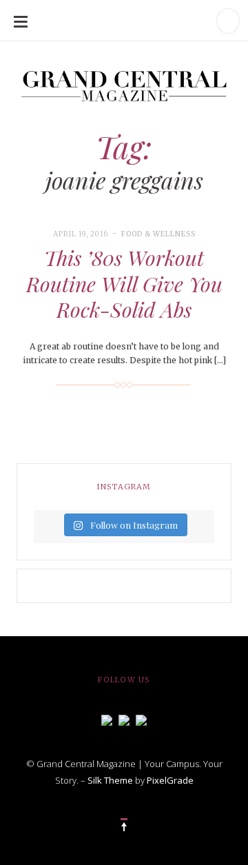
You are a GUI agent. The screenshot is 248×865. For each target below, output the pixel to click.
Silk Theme (110, 780)
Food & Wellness (158, 234)
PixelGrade (170, 780)
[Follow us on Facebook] (107, 719)
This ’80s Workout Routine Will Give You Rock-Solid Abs (124, 283)
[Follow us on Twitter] (124, 719)
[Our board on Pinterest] (141, 719)
